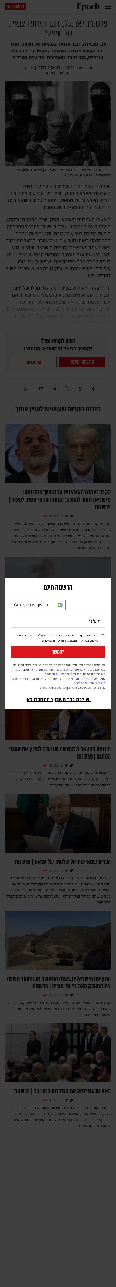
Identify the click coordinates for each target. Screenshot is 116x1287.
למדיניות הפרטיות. (55, 674)
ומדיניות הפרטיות (84, 683)
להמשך (58, 651)
